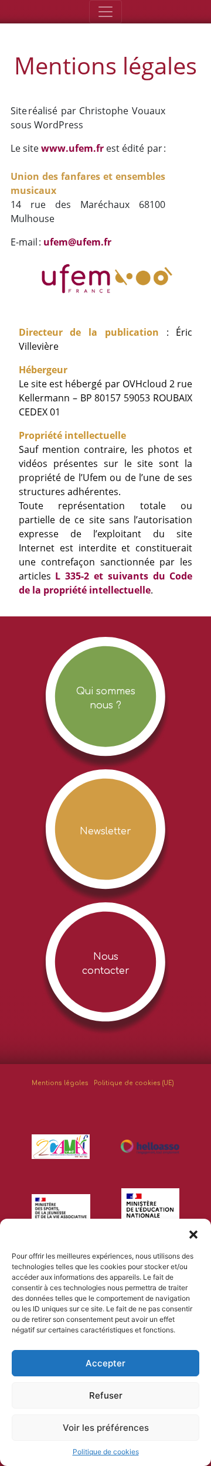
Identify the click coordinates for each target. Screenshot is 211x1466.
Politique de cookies (106, 1451)
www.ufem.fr (72, 148)
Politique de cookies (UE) (134, 1083)
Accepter (105, 1363)
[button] (193, 1233)
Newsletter (105, 831)
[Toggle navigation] (105, 11)
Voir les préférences (106, 1427)
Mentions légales (60, 1083)
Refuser (105, 1395)
